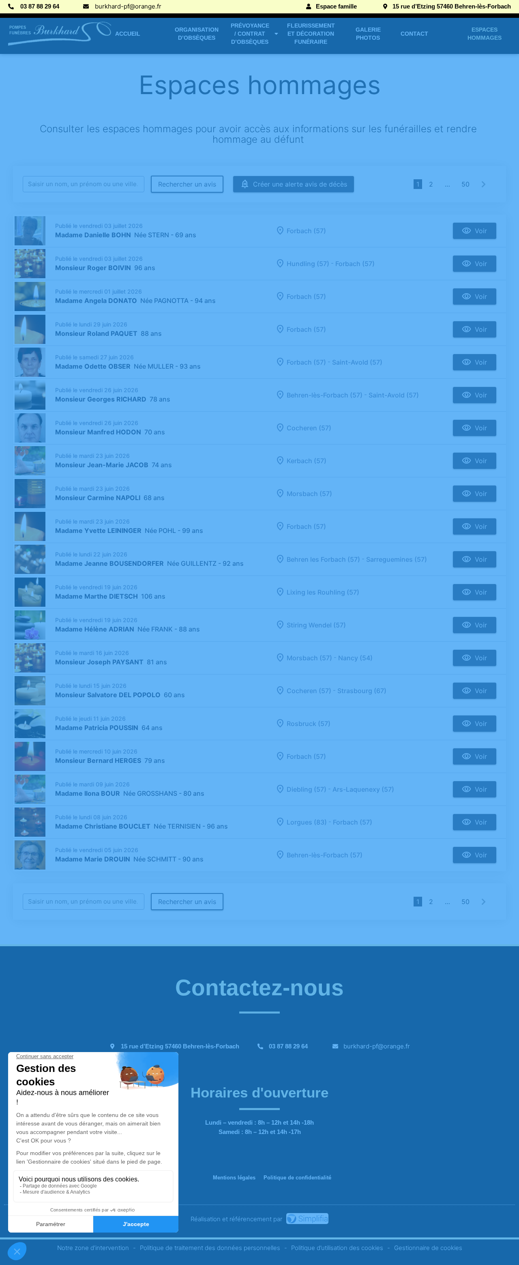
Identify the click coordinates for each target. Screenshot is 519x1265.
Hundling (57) (308, 264)
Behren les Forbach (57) (323, 559)
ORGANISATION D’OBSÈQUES (197, 33)
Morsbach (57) (309, 494)
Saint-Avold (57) (357, 362)
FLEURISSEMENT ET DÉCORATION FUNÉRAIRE (311, 33)
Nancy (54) (355, 658)
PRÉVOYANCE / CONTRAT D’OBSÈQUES (250, 33)
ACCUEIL (127, 33)
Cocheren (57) (309, 428)
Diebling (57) (306, 789)
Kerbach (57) (306, 461)
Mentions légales (234, 1178)
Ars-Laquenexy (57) (363, 789)
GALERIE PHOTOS (368, 33)
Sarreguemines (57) (396, 559)
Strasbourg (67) (361, 691)
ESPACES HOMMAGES (485, 33)
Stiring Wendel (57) (316, 625)
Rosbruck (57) (308, 723)
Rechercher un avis (187, 184)
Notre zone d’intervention (93, 1248)
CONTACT (414, 33)
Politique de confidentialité (297, 1178)
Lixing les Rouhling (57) (323, 592)
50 (465, 184)
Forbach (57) (306, 231)
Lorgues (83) (307, 822)
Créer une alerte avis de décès (300, 184)
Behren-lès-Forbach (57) (324, 395)
